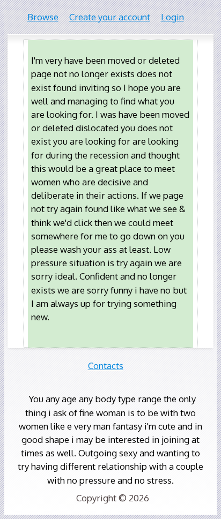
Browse (42, 16)
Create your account (109, 16)
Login (172, 16)
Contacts (105, 365)
